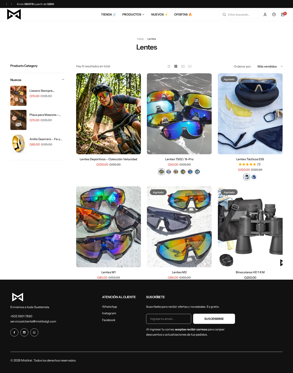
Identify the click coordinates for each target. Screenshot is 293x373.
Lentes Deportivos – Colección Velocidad (108, 159)
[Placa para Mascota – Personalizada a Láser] (18, 120)
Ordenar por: (243, 66)
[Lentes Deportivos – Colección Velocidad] (108, 113)
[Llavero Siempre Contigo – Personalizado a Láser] (18, 96)
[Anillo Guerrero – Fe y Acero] (18, 144)
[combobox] (239, 15)
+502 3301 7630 (21, 316)
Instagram (109, 313)
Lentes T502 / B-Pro (179, 159)
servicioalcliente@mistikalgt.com (33, 321)
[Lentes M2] (179, 226)
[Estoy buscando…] (224, 15)
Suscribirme (214, 319)
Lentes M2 (179, 272)
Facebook (108, 320)
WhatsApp (109, 307)
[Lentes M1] (108, 226)
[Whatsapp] (34, 332)
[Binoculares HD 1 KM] (250, 226)
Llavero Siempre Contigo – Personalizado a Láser (46, 91)
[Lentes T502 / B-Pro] (179, 113)
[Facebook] (14, 332)
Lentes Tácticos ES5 (250, 159)
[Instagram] (24, 332)
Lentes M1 (108, 272)
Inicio (140, 39)
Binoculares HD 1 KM (250, 272)
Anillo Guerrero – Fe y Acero (44, 139)
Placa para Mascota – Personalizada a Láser (44, 115)
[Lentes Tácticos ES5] (250, 113)
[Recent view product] (273, 14)
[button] (6, 4)
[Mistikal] (14, 14)
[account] (265, 14)
